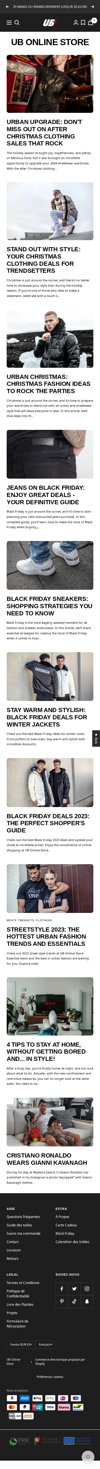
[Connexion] (75, 22)
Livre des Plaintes (20, 1304)
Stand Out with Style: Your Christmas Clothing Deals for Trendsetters (44, 260)
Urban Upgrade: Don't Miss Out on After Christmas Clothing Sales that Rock (44, 132)
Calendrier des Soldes (72, 1241)
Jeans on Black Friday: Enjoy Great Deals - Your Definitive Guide (45, 494)
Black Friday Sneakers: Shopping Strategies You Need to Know (49, 606)
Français (44, 1344)
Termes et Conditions (23, 1282)
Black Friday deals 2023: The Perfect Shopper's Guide (48, 823)
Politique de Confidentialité (18, 1294)
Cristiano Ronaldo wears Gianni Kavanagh (47, 1159)
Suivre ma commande (24, 1233)
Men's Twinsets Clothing (29, 920)
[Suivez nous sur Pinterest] (62, 1301)
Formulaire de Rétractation (17, 1324)
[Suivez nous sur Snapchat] (87, 1301)
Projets (12, 1312)
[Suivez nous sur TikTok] (74, 1301)
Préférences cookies (50, 1377)
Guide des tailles (19, 1225)
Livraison (14, 1250)
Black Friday (65, 1233)
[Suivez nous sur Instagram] (87, 1289)
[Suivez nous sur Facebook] (62, 1289)
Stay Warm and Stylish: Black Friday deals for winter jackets (47, 717)
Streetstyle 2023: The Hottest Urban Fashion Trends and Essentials (46, 936)
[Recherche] (16, 22)
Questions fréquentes (23, 1216)
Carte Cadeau (66, 1225)
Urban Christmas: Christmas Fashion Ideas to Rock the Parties (49, 383)
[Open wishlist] (83, 23)
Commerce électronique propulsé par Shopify (60, 1362)
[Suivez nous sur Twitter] (74, 1289)
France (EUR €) (19, 1344)
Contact (13, 1241)
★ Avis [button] (96, 738)
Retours (13, 1258)
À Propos (62, 1216)
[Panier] (90, 22)
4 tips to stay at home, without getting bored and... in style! (46, 1051)
